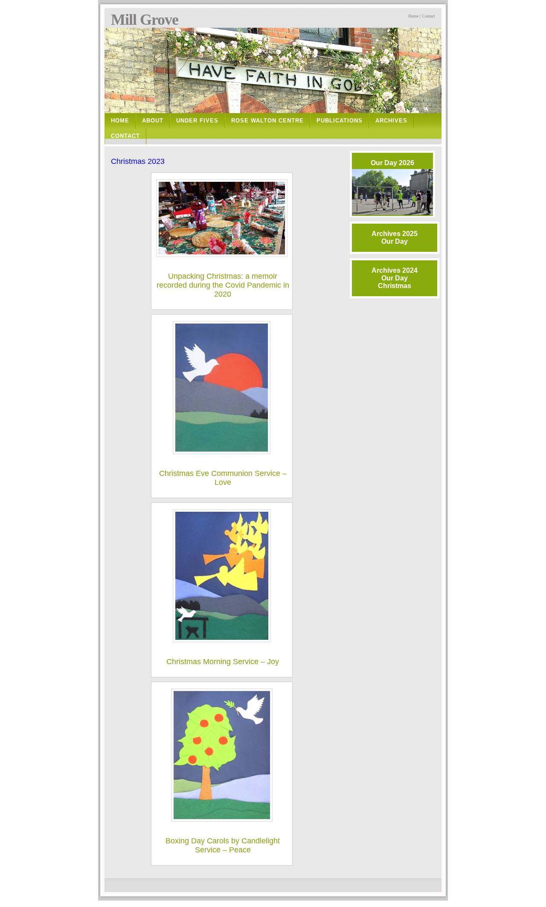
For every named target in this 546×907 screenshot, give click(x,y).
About (152, 120)
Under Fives (197, 120)
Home (413, 16)
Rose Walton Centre (267, 120)
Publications (340, 120)
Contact (428, 16)
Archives (391, 120)
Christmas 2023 (138, 161)
